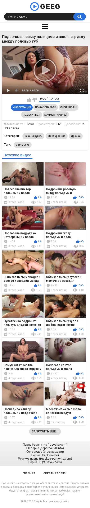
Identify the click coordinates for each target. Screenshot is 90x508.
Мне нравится (29, 100)
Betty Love (23, 144)
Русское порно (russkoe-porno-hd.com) (45, 458)
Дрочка (76, 136)
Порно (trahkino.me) (45, 455)
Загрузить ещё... (45, 431)
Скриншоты (68, 107)
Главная (29, 473)
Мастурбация (56, 136)
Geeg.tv (38, 501)
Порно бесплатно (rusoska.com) (45, 444)
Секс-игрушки (33, 136)
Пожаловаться (45, 107)
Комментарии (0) (55, 114)
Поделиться (31, 114)
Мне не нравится (34, 100)
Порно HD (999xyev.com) (45, 462)
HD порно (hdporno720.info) (45, 448)
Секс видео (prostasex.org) (45, 451)
